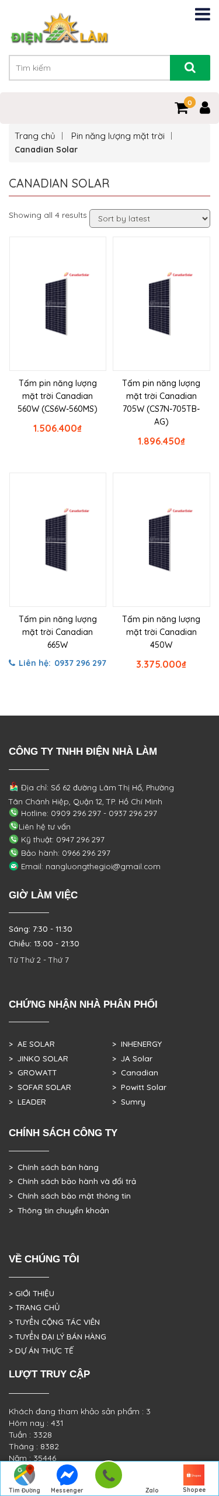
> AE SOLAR (32, 1044)
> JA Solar (132, 1058)
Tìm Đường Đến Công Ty (25, 1491)
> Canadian (135, 1072)
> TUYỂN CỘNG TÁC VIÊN (54, 1322)
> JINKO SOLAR (38, 1058)
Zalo (152, 1490)
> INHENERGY (137, 1044)
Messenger (67, 1490)
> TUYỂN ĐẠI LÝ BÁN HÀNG (57, 1336)
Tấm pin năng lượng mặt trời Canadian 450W (161, 632)
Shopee (194, 1490)
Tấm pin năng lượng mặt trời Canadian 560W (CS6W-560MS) (58, 396)
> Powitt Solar (139, 1087)
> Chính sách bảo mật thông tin (70, 1195)
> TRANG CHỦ (34, 1307)
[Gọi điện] (108, 1479)
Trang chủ (35, 135)
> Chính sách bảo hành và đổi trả (72, 1181)
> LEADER (27, 1101)
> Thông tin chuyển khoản (59, 1210)
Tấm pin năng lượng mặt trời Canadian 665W (58, 632)
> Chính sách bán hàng (54, 1167)
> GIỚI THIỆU (31, 1293)
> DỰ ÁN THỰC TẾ (41, 1350)
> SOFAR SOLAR (40, 1087)
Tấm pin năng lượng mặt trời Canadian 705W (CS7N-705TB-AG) (161, 402)
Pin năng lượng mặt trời (118, 135)
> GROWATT (33, 1072)
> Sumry (128, 1101)
